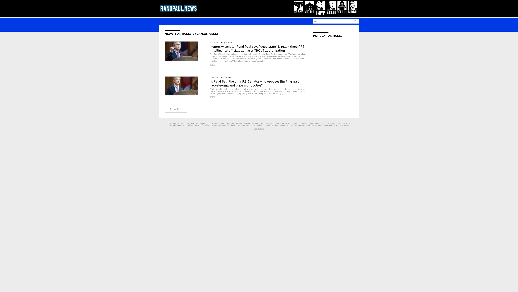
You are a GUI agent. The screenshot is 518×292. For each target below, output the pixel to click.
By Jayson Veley (226, 43)
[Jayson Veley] (178, 12)
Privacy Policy (259, 129)
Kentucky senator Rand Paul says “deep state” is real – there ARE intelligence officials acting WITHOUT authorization (257, 48)
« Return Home (175, 109)
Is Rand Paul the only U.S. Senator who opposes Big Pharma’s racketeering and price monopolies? (254, 83)
